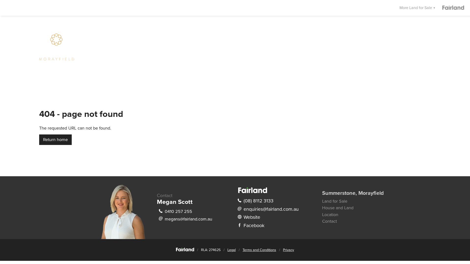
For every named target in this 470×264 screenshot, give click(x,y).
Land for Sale (334, 201)
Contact (329, 221)
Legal (231, 250)
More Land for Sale (416, 7)
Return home (55, 139)
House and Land (337, 207)
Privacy (288, 250)
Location (330, 214)
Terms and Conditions (259, 250)
